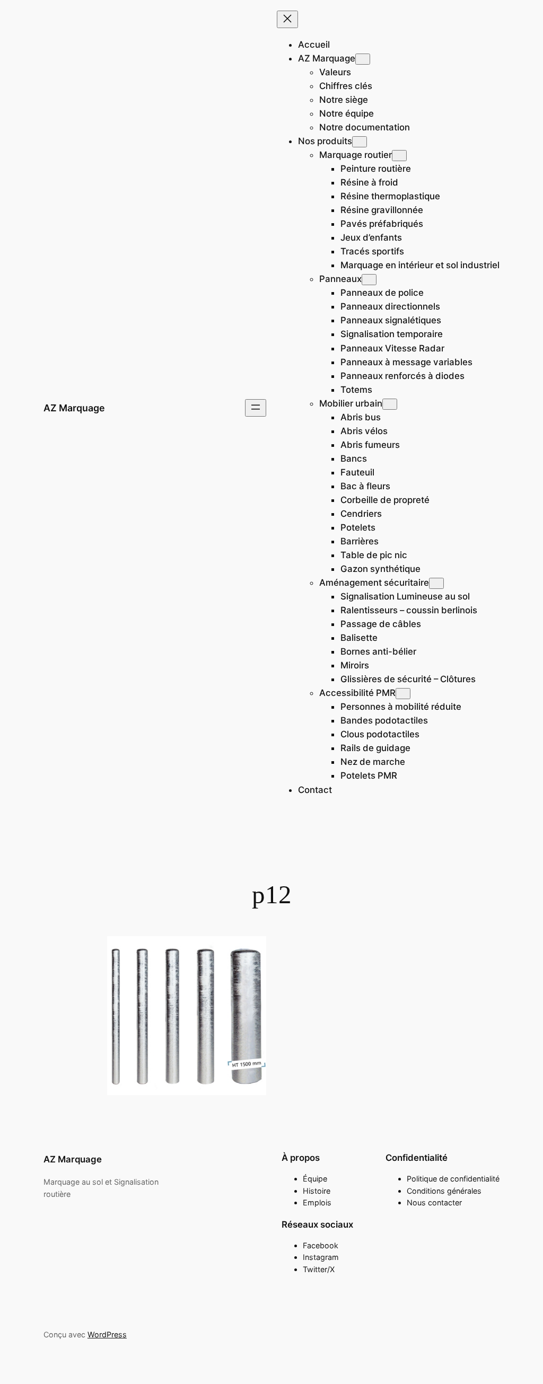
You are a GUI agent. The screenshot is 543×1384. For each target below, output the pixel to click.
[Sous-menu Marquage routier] (399, 155)
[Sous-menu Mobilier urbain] (389, 404)
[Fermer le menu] (287, 19)
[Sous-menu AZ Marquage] (362, 59)
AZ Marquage (74, 407)
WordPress (107, 1334)
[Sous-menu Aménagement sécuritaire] (436, 583)
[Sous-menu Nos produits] (359, 141)
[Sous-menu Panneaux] (369, 279)
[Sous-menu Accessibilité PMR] (403, 693)
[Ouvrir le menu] (255, 408)
